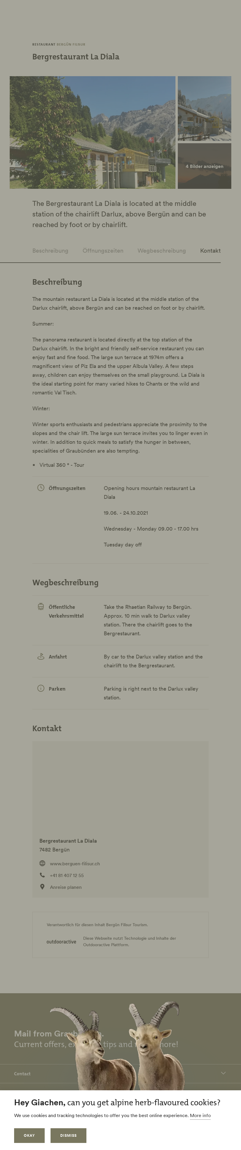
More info (200, 1115)
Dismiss (68, 1135)
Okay (29, 1135)
